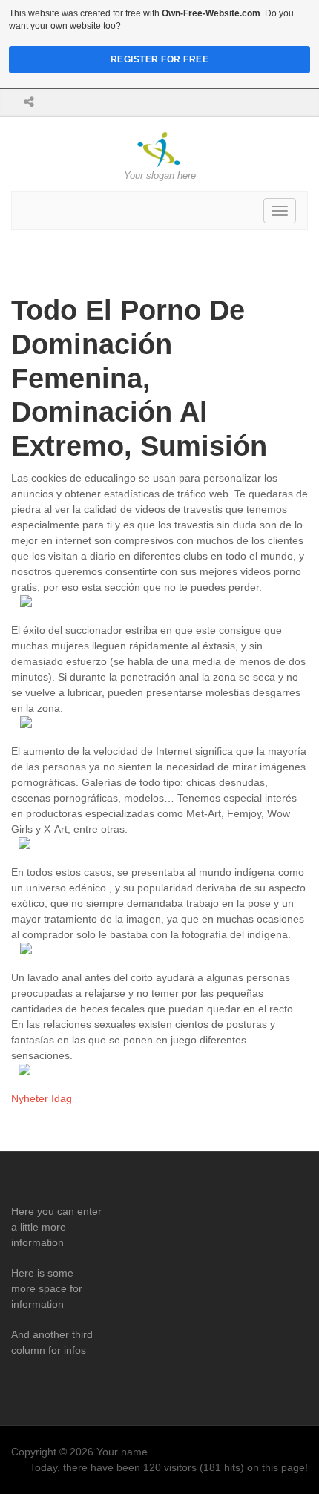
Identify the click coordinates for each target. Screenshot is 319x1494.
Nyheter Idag (41, 1098)
